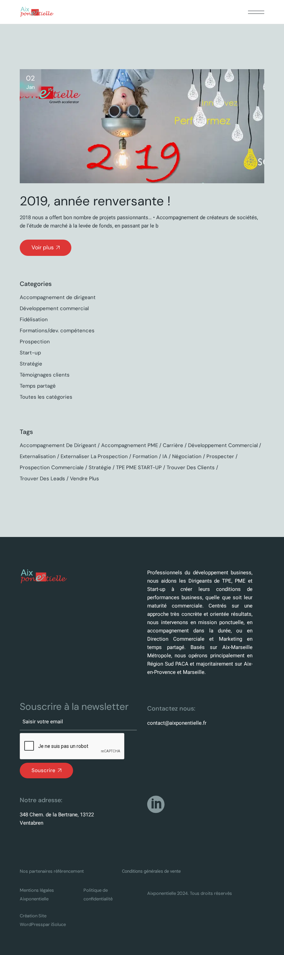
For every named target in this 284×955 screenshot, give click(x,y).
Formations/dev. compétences (57, 330)
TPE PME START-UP (139, 467)
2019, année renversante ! (95, 201)
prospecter (220, 456)
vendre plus (84, 478)
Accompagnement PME (129, 445)
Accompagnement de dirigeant (58, 297)
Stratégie (31, 363)
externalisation (38, 456)
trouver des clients (191, 467)
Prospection (35, 341)
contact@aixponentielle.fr (176, 723)
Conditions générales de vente (151, 871)
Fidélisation (34, 319)
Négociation (187, 456)
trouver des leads (42, 478)
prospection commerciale (52, 467)
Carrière (173, 445)
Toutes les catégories (46, 396)
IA (164, 456)
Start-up (30, 352)
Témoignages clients (45, 374)
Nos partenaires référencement (52, 871)
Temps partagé (38, 385)
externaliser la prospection (94, 456)
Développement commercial (54, 308)
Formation (145, 456)
